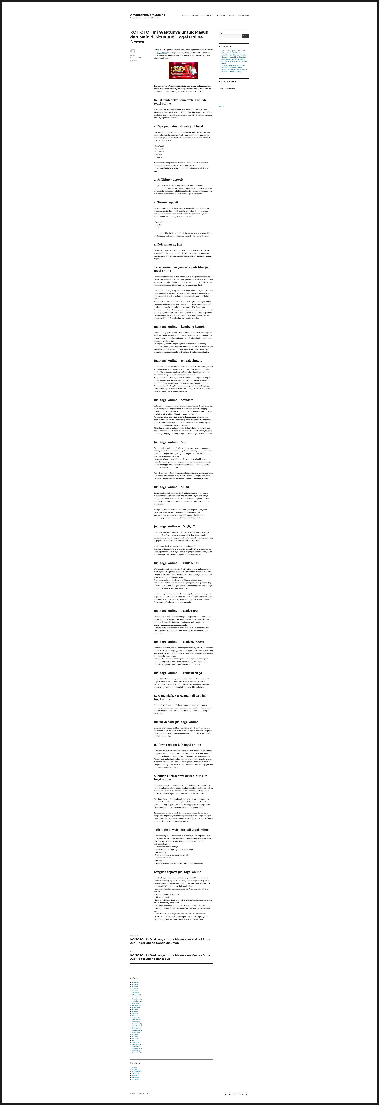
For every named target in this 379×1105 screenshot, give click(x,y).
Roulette (185, 15)
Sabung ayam (136, 1077)
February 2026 (136, 995)
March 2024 (135, 1042)
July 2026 (135, 984)
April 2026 (135, 991)
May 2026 (135, 989)
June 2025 (135, 1011)
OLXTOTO (146, 1093)
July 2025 (135, 1009)
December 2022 (137, 1053)
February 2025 (136, 1020)
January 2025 (136, 1022)
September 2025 (137, 1005)
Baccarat (195, 15)
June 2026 (135, 986)
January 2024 (136, 1047)
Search (221, 33)
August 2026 (136, 982)
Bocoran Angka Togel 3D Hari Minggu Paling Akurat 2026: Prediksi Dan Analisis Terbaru (234, 61)
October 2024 (136, 1028)
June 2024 (135, 1036)
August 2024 (136, 1032)
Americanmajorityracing (147, 14)
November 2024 (137, 1026)
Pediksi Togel (243, 15)
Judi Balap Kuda (207, 15)
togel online (162, 53)
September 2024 (137, 1030)
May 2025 (135, 1013)
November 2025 (137, 1001)
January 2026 (136, 997)
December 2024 (137, 1024)
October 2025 (136, 1003)
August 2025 (136, 1007)
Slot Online (221, 15)
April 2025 (135, 1015)
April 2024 (135, 1040)
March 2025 (135, 1018)
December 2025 (137, 999)
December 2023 (137, 1049)
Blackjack (232, 15)
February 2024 (136, 1044)
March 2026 (136, 993)
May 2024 (135, 1038)
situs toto (222, 106)
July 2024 (135, 1034)
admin (132, 55)
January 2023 (136, 1051)
